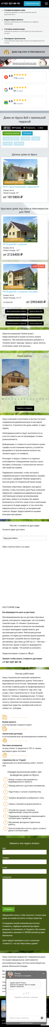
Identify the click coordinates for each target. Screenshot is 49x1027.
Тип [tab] (8, 128)
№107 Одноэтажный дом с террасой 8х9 (21, 187)
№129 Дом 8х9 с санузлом (15, 244)
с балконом (27, 133)
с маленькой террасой (11, 133)
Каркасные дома (35, 317)
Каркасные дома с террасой (16, 323)
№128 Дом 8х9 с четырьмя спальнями (20, 292)
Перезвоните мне (32, 4)
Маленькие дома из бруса (17, 317)
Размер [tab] (17, 128)
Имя (4, 848)
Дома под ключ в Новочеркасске (28, 51)
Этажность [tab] (30, 128)
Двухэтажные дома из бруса (16, 311)
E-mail (4, 867)
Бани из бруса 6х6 (36, 323)
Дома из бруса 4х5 (36, 311)
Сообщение (6, 877)
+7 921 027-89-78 (10, 3)
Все (41, 128)
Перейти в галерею (24, 408)
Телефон (5, 858)
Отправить (8, 909)
